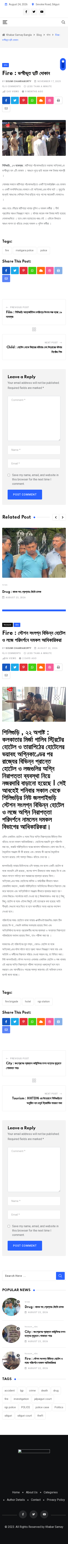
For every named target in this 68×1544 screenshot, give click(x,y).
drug (56, 1390)
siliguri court (24, 1415)
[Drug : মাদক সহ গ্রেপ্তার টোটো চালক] (11, 1307)
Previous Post (19, 307)
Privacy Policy (56, 1500)
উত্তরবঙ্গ (28, 1327)
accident (10, 1390)
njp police (10, 1407)
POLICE (43, 250)
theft (40, 1415)
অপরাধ (4, 585)
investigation (21, 1399)
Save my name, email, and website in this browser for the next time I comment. (35, 479)
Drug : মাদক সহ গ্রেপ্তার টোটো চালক (21, 592)
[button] (55, 517)
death (44, 1390)
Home (16, 1492)
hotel (28, 1001)
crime (32, 1390)
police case (42, 1407)
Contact (36, 1500)
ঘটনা (36, 1327)
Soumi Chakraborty (18, 81)
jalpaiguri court (43, 1399)
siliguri (8, 1415)
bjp (22, 1390)
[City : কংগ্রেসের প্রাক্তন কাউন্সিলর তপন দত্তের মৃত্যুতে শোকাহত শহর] (11, 1334)
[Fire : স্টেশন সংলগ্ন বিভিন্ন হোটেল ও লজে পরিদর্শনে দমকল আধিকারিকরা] (11, 1361)
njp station (44, 1001)
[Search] (63, 22)
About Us (32, 1492)
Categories (51, 1492)
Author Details (16, 1500)
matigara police (25, 250)
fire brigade (11, 1001)
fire (7, 250)
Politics (59, 1407)
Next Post (51, 342)
